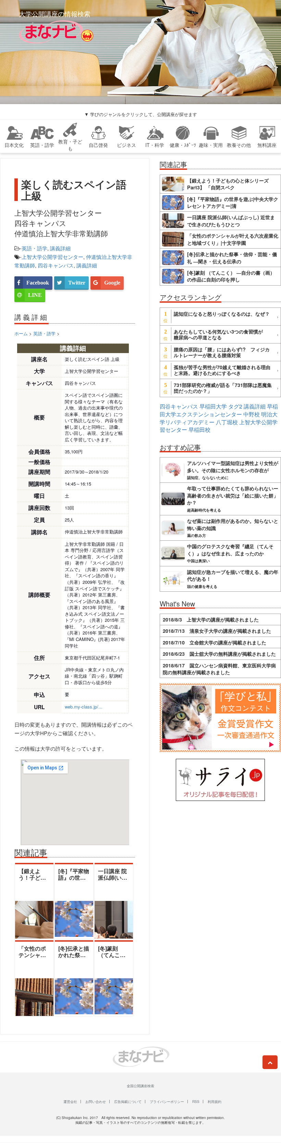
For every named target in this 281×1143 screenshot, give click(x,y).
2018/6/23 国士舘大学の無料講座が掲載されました (219, 653)
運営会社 (70, 1101)
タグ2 (235, 406)
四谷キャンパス (56, 265)
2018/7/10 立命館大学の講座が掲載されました (214, 642)
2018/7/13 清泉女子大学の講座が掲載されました (217, 630)
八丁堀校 (227, 422)
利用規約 (214, 1101)
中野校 (251, 414)
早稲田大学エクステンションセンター (219, 410)
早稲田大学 (213, 406)
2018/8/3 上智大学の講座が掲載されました (211, 619)
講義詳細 (60, 248)
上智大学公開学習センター (52, 256)
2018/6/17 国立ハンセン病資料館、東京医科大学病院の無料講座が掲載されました (219, 669)
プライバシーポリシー (167, 1101)
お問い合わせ (95, 1101)
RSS (195, 1101)
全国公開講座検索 (140, 1085)
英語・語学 (34, 248)
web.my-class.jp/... (83, 706)
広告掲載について (128, 1101)
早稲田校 (199, 430)
